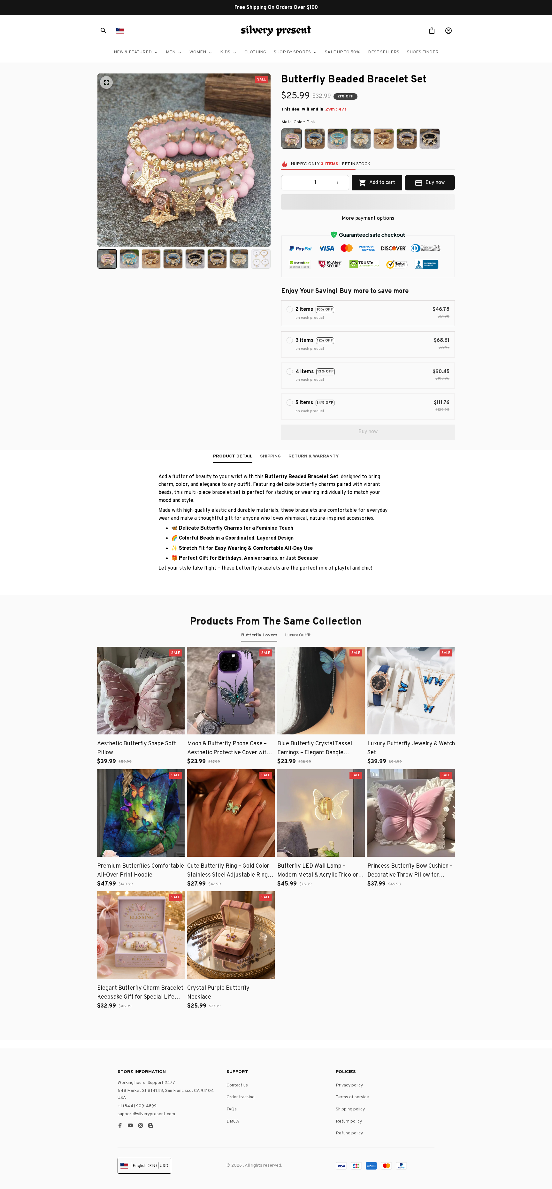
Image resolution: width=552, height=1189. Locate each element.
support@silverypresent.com (146, 1114)
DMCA (232, 1121)
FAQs (231, 1109)
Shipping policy (350, 1109)
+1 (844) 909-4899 (137, 1106)
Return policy (349, 1121)
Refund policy (349, 1133)
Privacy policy (349, 1085)
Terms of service (352, 1097)
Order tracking (240, 1097)
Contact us (237, 1085)
